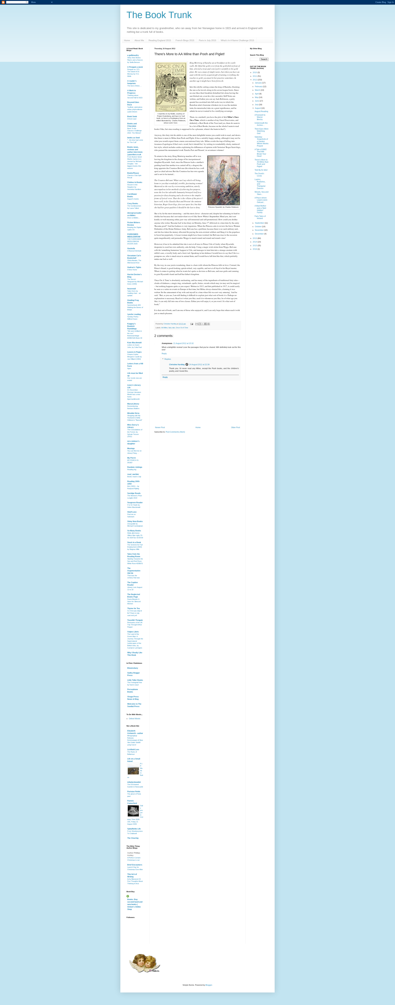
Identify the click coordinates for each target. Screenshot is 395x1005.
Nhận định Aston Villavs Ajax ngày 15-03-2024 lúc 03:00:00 (135, 535)
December (259, 234)
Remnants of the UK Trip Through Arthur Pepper (134, 625)
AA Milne (164, 328)
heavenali (131, 289)
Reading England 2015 (160, 40)
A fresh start (131, 119)
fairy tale (171, 328)
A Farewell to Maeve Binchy (260, 117)
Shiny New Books (135, 521)
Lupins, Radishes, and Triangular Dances (260, 183)
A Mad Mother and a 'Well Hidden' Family (260, 209)
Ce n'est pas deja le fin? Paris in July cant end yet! (134, 613)
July (257, 105)
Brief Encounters (134, 865)
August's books (133, 199)
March (258, 90)
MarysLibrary (133, 404)
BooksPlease (133, 173)
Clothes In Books (134, 182)
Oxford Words (134, 719)
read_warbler (133, 474)
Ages (129, 368)
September (260, 223)
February (259, 86)
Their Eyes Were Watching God (261, 131)
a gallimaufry (133, 55)
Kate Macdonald (134, 343)
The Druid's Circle (259, 174)
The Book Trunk (159, 15)
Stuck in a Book (134, 542)
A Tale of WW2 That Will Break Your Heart (261, 152)
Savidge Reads (134, 493)
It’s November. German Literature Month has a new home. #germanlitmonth (134, 394)
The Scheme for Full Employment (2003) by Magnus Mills (134, 547)
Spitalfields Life (134, 829)
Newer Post (160, 427)
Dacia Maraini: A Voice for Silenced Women (134, 601)
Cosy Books (132, 203)
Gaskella (131, 248)
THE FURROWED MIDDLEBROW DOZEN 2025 (134, 241)
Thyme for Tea (133, 608)
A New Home (132, 270)
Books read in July (134, 477)
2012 (255, 80)
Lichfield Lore (133, 749)
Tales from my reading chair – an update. (134, 293)
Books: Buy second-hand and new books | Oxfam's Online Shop (134, 904)
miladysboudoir (134, 782)
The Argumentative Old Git (133, 570)
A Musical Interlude (134, 251)
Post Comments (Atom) (175, 432)
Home (127, 40)
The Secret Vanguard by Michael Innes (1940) (135, 281)
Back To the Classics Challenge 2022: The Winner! (134, 130)
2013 (255, 238)
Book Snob (132, 116)
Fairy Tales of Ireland (260, 217)
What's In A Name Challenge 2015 (237, 40)
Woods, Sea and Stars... (261, 193)
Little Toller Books (135, 680)
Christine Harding (177, 364)
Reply (164, 354)
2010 (255, 72)
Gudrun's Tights (134, 267)
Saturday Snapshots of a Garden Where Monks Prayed (261, 141)
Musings (131, 448)
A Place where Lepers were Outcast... (261, 200)
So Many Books (134, 531)
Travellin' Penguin (135, 620)
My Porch (131, 458)
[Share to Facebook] (205, 323)
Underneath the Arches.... (261, 124)
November (259, 230)
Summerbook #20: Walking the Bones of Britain (135, 307)
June (257, 101)
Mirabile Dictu (133, 413)
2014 (255, 242)
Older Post (235, 427)
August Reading (261, 111)
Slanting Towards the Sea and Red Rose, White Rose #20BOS (135, 561)
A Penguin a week (135, 67)
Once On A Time (182, 328)
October (258, 226)
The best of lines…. (134, 86)
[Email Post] (192, 324)
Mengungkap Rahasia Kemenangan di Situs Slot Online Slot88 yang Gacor (135, 740)
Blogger (209, 985)
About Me (139, 40)
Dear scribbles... (133, 218)
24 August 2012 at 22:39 (199, 364)
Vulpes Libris (133, 632)
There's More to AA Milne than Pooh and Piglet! (261, 163)
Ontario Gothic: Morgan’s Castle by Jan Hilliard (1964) (134, 356)
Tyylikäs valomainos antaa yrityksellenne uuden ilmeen (134, 109)
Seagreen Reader (135, 502)
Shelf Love (132, 512)
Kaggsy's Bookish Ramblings (132, 326)
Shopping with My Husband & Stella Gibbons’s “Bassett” (134, 418)
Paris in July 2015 (207, 40)
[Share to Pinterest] (208, 323)
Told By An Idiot (261, 170)
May (257, 97)
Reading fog (131, 469)
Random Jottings (134, 467)
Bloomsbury (132, 668)
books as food (133, 138)
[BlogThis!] (199, 323)
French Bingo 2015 (185, 40)
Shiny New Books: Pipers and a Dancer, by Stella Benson (135, 60)
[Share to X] (202, 323)
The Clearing (132, 838)
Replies (167, 359)
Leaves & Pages (134, 352)
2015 (255, 245)
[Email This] (196, 323)
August (258, 108)
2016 (255, 249)
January (258, 83)
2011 (255, 76)
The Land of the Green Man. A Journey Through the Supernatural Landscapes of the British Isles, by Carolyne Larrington (135, 641)
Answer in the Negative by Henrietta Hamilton (134, 187)
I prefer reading (134, 314)
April (257, 94)
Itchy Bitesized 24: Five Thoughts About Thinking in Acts (135, 881)
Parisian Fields (133, 791)
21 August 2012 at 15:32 (183, 343)
